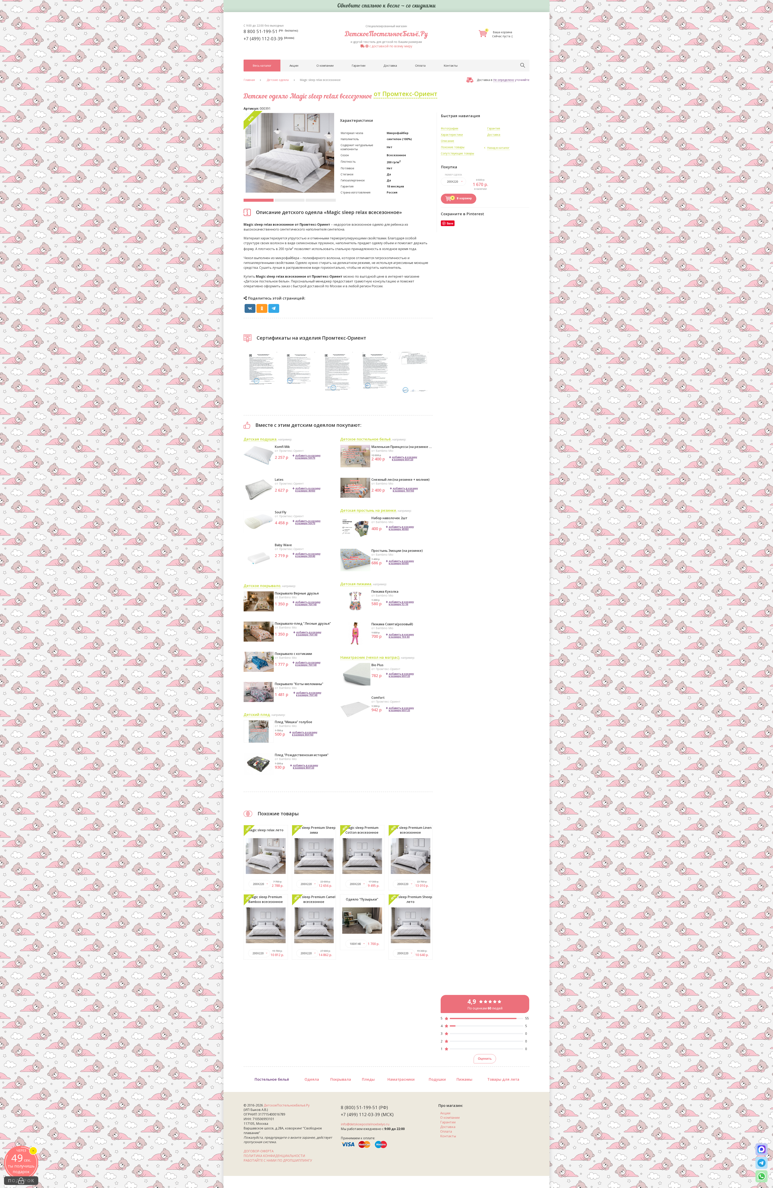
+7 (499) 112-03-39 (269, 38)
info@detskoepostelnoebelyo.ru (365, 1124)
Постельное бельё (271, 1079)
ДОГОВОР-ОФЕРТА (259, 1151)
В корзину (464, 198)
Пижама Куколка (384, 591)
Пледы (368, 1079)
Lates (279, 480)
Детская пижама (355, 583)
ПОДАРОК (21, 1180)
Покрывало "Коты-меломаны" (299, 684)
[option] (290, 153)
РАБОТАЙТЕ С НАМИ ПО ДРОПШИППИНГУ (278, 1160)
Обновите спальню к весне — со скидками (386, 6)
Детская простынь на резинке (368, 510)
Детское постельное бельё (365, 439)
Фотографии (449, 128)
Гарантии (358, 65)
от (405, 94)
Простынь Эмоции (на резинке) (397, 551)
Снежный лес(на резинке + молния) (400, 480)
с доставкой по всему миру (390, 46)
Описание (447, 141)
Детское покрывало (262, 585)
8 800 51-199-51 (271, 31)
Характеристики (452, 134)
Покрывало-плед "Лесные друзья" (303, 623)
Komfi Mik (282, 447)
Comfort (378, 698)
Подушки (437, 1079)
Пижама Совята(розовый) (392, 624)
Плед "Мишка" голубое (293, 722)
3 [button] (320, 200)
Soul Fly (280, 512)
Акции (293, 65)
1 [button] (258, 200)
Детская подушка (260, 439)
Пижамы (464, 1079)
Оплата (420, 65)
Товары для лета (503, 1079)
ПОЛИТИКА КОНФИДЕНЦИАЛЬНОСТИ (274, 1156)
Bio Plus (377, 665)
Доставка (390, 65)
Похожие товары (452, 147)
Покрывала (340, 1079)
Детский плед (257, 714)
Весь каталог (262, 65)
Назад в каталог (498, 148)
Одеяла (312, 1079)
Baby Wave (283, 545)
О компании (325, 65)
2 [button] (289, 200)
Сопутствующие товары (457, 153)
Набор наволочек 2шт (389, 518)
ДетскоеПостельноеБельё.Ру (386, 34)
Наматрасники (401, 1079)
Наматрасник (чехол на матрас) (369, 657)
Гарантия (493, 128)
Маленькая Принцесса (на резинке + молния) (402, 447)
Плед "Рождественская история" (302, 755)
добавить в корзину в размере (307, 456)
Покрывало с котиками (293, 654)
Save (450, 223)
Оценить (485, 1058)
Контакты (451, 65)
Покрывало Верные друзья (297, 593)
